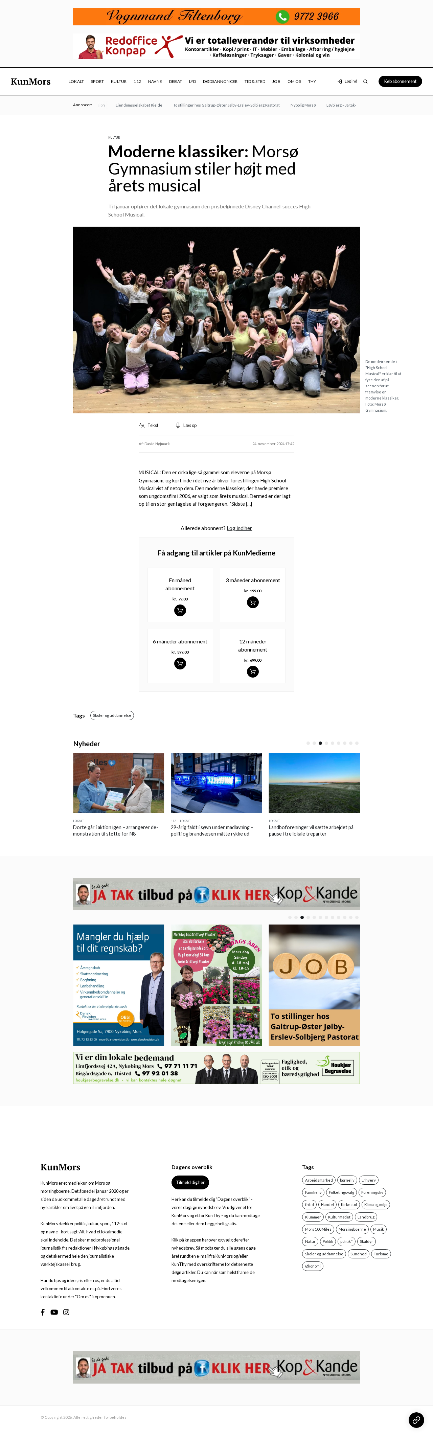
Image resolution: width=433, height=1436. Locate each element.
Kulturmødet (339, 1217)
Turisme (381, 1254)
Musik (378, 1229)
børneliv (347, 1180)
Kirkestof (349, 1204)
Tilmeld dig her (190, 1182)
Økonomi (313, 1266)
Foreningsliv (372, 1192)
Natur (310, 1241)
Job (276, 81)
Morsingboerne (352, 1229)
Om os (294, 81)
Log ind (351, 81)
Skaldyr (366, 1241)
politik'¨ (346, 1241)
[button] (308, 743)
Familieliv (313, 1192)
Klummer (313, 1217)
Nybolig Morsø (290, 105)
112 (137, 81)
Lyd (192, 81)
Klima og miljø (375, 1204)
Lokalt (76, 81)
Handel (327, 1204)
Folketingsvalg (341, 1192)
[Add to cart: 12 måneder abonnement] (253, 672)
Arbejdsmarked (319, 1180)
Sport (97, 81)
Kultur (119, 81)
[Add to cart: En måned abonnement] (180, 610)
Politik (328, 1241)
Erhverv (369, 1180)
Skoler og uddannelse (112, 715)
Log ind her (239, 528)
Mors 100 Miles (318, 1229)
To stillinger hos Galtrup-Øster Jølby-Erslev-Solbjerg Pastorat (214, 105)
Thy (312, 81)
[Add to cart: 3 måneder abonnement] (253, 602)
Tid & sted (255, 81)
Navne (155, 81)
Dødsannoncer (220, 81)
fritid (309, 1204)
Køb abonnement (400, 81)
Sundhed (358, 1254)
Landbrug (366, 1217)
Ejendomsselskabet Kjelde (126, 105)
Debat (175, 81)
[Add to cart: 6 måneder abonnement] (180, 663)
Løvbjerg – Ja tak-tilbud (334, 105)
